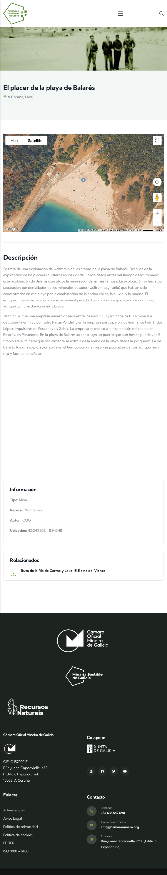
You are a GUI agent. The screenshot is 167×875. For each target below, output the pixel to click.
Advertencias (14, 810)
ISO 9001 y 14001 (16, 851)
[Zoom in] (157, 213)
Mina (23, 500)
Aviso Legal (12, 818)
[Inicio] (15, 13)
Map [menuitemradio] (14, 140)
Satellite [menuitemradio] (35, 140)
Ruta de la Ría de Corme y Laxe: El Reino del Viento (63, 570)
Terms (159, 230)
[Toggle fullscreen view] (157, 140)
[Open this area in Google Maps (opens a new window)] (11, 229)
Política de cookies (18, 835)
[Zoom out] (157, 222)
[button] (83, 180)
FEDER (8, 843)
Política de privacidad (20, 826)
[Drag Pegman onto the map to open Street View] (157, 197)
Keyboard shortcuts (88, 230)
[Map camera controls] (157, 182)
